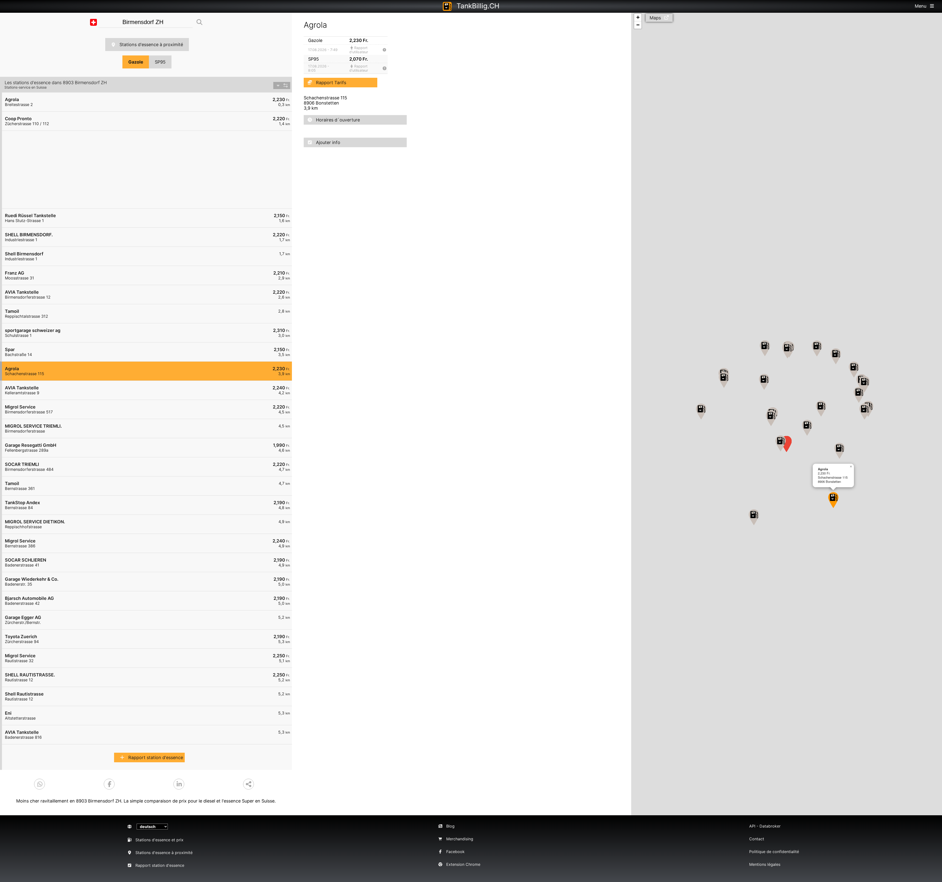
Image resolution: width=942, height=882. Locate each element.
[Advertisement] (149, 169)
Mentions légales (764, 864)
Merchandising (459, 838)
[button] (780, 443)
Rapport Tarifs (331, 82)
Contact (756, 838)
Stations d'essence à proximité (151, 44)
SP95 (160, 62)
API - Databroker (765, 826)
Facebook (455, 851)
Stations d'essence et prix (159, 839)
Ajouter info (328, 142)
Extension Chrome (463, 864)
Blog (450, 826)
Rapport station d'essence (155, 757)
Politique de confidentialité (774, 851)
